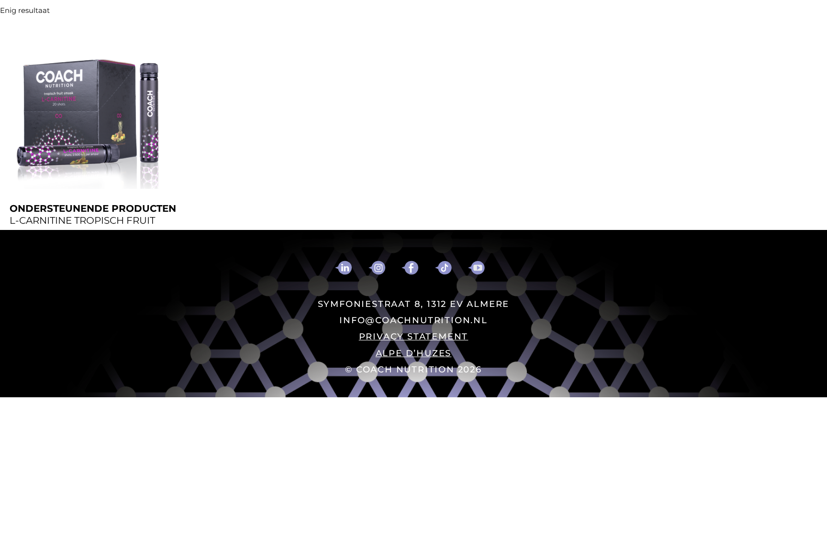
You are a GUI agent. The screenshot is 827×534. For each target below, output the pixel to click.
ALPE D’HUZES (414, 353)
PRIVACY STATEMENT (414, 336)
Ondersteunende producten (93, 208)
